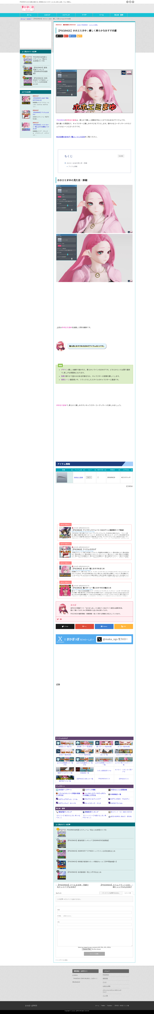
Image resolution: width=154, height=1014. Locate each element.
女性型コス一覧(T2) (65, 746)
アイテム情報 (73, 166)
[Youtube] (61, 619)
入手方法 (126, 470)
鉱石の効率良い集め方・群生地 (121, 816)
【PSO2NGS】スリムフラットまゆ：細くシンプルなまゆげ (116, 886)
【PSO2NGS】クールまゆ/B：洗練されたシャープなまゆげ (73, 886)
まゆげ (79, 25)
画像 (63, 470)
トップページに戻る (62, 960)
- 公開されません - (64, 916)
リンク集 (105, 995)
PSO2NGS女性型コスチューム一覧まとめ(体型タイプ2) (86, 830)
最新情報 (105, 978)
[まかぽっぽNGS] (28, 11)
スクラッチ (66, 15)
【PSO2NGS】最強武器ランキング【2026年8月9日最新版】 (88, 840)
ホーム (29, 15)
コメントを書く (93, 25)
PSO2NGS (85, 25)
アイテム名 (78, 470)
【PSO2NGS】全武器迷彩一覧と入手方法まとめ (84, 872)
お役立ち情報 (106, 986)
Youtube (109, 1005)
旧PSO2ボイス (124, 779)
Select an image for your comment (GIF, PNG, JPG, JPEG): (94, 947)
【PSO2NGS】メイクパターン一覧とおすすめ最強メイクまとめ (41, 126)
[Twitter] (58, 619)
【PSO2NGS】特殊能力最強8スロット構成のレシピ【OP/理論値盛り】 (92, 861)
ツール (101, 15)
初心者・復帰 (118, 15)
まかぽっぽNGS (31, 1005)
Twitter (103, 1005)
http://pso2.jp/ (76, 982)
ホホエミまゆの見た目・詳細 (77, 163)
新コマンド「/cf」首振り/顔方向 (121, 812)
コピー (90, 470)
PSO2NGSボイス (104, 778)
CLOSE (121, 156)
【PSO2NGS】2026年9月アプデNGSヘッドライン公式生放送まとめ (91, 851)
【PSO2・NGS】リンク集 (121, 1005)
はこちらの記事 (70, 136)
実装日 (112, 470)
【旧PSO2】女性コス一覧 (84, 779)
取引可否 (100, 470)
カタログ (47, 15)
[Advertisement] (109, 8)
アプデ (84, 15)
